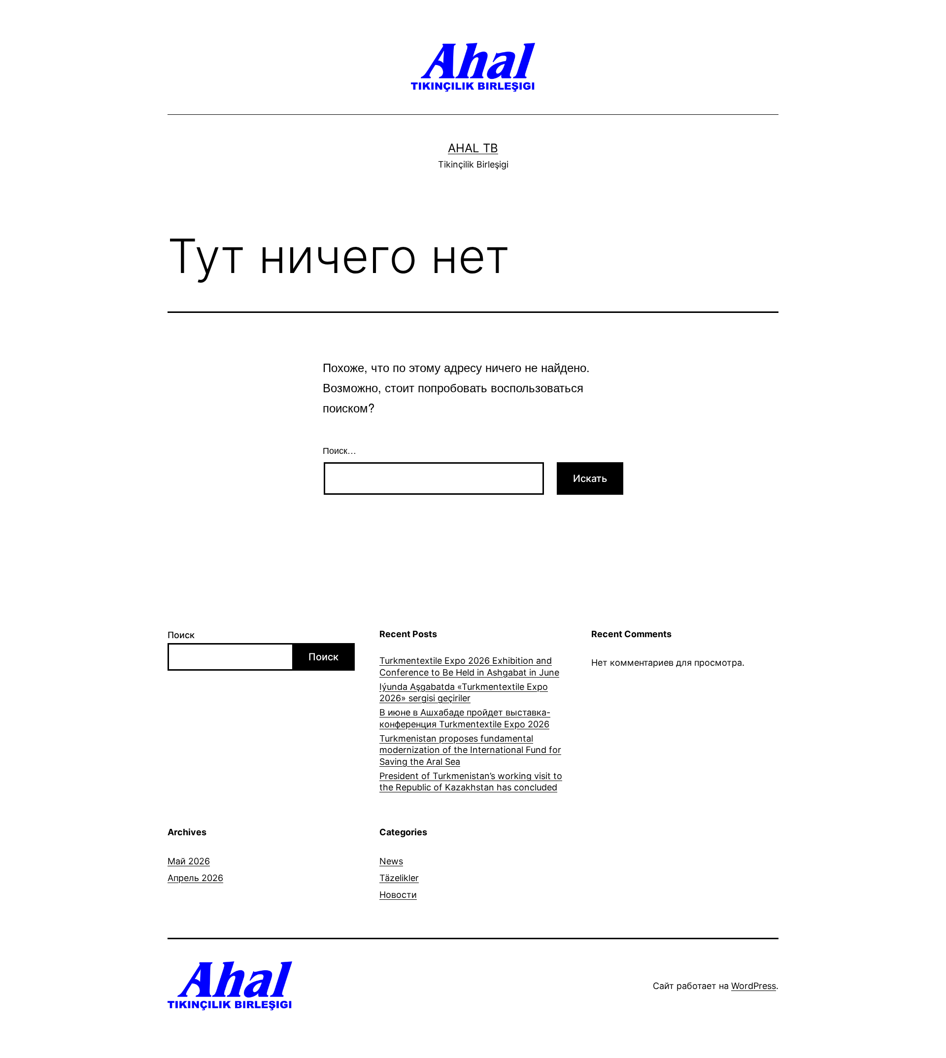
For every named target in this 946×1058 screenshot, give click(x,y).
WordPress (753, 986)
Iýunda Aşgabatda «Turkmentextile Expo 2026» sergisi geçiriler (463, 692)
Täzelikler (399, 878)
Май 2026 (189, 861)
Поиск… (339, 450)
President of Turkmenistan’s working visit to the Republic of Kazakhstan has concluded (470, 781)
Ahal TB (473, 148)
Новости (398, 894)
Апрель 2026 (195, 878)
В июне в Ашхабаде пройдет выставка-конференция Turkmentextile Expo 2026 (464, 718)
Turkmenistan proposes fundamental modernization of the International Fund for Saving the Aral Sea (470, 750)
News (391, 861)
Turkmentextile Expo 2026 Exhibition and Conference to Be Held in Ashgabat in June (469, 666)
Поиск (181, 635)
